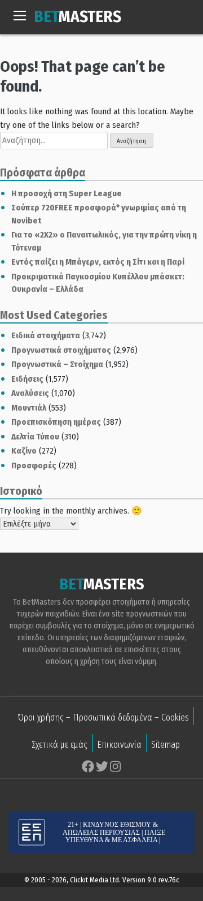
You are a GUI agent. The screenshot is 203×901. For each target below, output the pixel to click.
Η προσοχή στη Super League (66, 193)
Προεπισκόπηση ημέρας (56, 422)
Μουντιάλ (28, 408)
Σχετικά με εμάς (59, 744)
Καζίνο (24, 451)
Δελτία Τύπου (35, 437)
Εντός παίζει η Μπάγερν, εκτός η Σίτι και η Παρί (97, 262)
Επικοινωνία (119, 744)
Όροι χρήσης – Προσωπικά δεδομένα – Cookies (103, 717)
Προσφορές (33, 465)
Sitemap (165, 744)
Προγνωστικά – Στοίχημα (57, 364)
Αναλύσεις (30, 393)
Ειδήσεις (27, 379)
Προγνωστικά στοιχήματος (61, 350)
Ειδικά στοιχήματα (45, 335)
